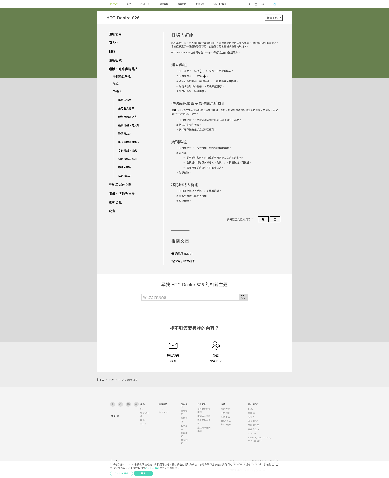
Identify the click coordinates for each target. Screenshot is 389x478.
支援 (111, 379)
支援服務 (200, 4)
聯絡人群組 (125, 167)
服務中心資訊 (204, 416)
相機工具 (225, 417)
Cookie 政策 (152, 468)
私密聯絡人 (125, 176)
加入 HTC (253, 421)
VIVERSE (145, 4)
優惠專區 (164, 4)
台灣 (116, 416)
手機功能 (225, 413)
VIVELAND (219, 4)
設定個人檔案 (126, 108)
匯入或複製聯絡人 (128, 142)
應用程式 (225, 409)
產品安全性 (253, 429)
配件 (142, 420)
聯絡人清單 (125, 100)
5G (141, 409)
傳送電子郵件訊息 (183, 261)
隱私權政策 (253, 425)
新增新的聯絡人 (127, 117)
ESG (250, 409)
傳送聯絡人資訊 (127, 159)
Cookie (252, 433)
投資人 (251, 417)
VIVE (143, 424)
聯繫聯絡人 (125, 133)
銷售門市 (182, 4)
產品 (129, 4)
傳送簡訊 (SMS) (182, 253)
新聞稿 (251, 413)
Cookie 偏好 (121, 473)
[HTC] (113, 4)
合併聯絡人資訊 (127, 150)
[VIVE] (274, 4)
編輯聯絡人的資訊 (128, 125)
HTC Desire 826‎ (128, 379)
